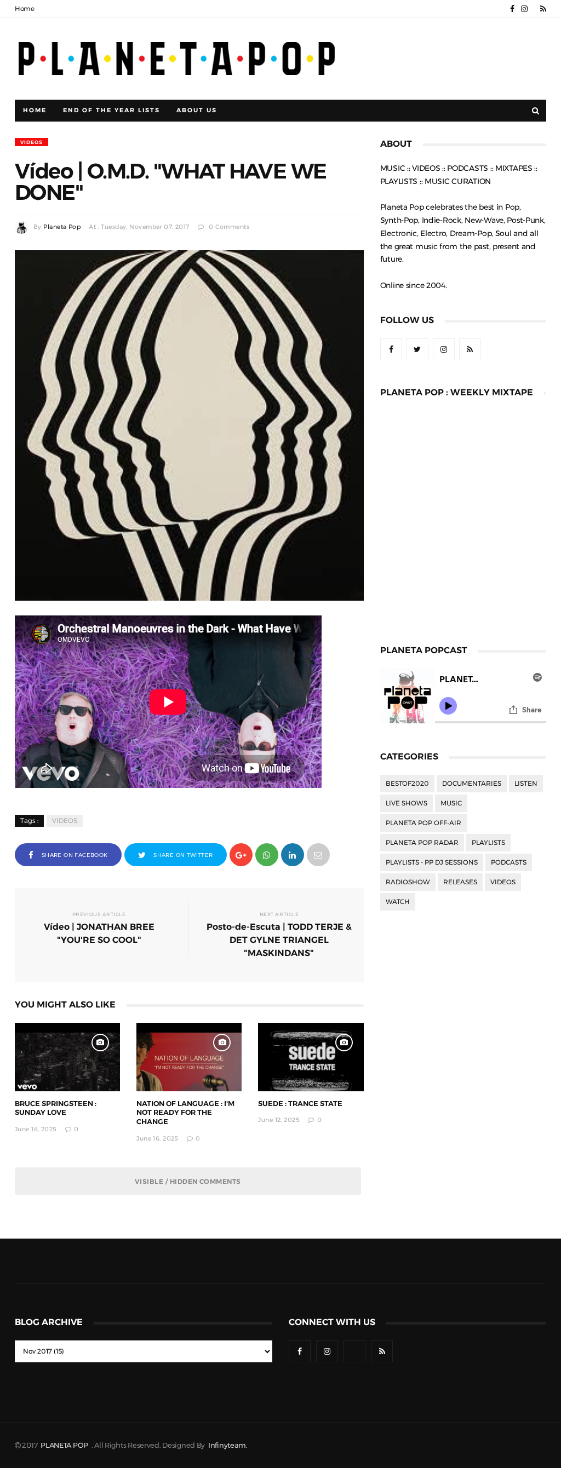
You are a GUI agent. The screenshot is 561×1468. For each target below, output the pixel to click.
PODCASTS (508, 862)
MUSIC (451, 803)
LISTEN (525, 783)
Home (25, 8)
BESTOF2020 (407, 783)
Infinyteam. (228, 1445)
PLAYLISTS (488, 842)
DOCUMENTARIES (471, 783)
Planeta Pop (62, 227)
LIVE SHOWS (406, 803)
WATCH (398, 902)
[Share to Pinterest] (318, 854)
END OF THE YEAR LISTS (111, 110)
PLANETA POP (65, 1445)
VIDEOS (31, 142)
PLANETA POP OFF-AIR (423, 823)
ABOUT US (196, 110)
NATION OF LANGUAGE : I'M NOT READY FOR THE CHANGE (185, 1113)
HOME (35, 110)
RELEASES (460, 882)
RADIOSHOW (408, 882)
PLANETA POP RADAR (422, 842)
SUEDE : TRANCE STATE (300, 1103)
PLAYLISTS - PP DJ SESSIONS (432, 862)
